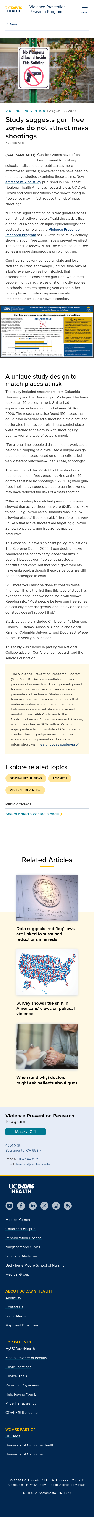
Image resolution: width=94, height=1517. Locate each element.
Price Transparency (20, 1403)
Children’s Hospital (20, 1228)
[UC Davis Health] (21, 1189)
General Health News (26, 778)
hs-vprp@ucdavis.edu (33, 1164)
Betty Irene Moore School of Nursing (35, 1265)
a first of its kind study (23, 182)
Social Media (15, 1316)
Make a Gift (25, 1132)
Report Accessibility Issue (67, 1484)
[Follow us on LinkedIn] (31, 1206)
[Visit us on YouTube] (9, 1206)
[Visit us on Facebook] (19, 1206)
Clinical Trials (16, 1376)
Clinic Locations (18, 1367)
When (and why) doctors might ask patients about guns (46, 1080)
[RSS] (66, 1206)
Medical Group (17, 1274)
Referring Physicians (22, 1385)
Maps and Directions (22, 1325)
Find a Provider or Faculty (26, 1357)
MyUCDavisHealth (20, 1348)
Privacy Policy (36, 1484)
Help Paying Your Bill (22, 1394)
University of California (24, 1454)
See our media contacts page (32, 814)
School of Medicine (21, 1256)
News (13, 24)
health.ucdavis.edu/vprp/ (58, 744)
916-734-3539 (28, 1159)
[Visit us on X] (42, 1206)
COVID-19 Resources (22, 1412)
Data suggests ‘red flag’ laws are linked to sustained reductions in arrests (45, 933)
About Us (13, 1297)
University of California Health (29, 1445)
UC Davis (12, 1436)
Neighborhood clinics (22, 1247)
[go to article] (47, 898)
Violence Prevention (25, 110)
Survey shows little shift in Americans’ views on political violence (45, 1008)
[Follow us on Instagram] (54, 1206)
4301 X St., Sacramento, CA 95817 (47, 1493)
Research (60, 778)
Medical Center (17, 1219)
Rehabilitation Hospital (23, 1238)
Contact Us (14, 1307)
